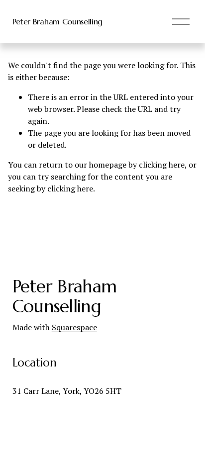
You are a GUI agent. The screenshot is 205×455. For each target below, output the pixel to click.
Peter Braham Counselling (57, 21)
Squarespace (74, 327)
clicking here (162, 164)
